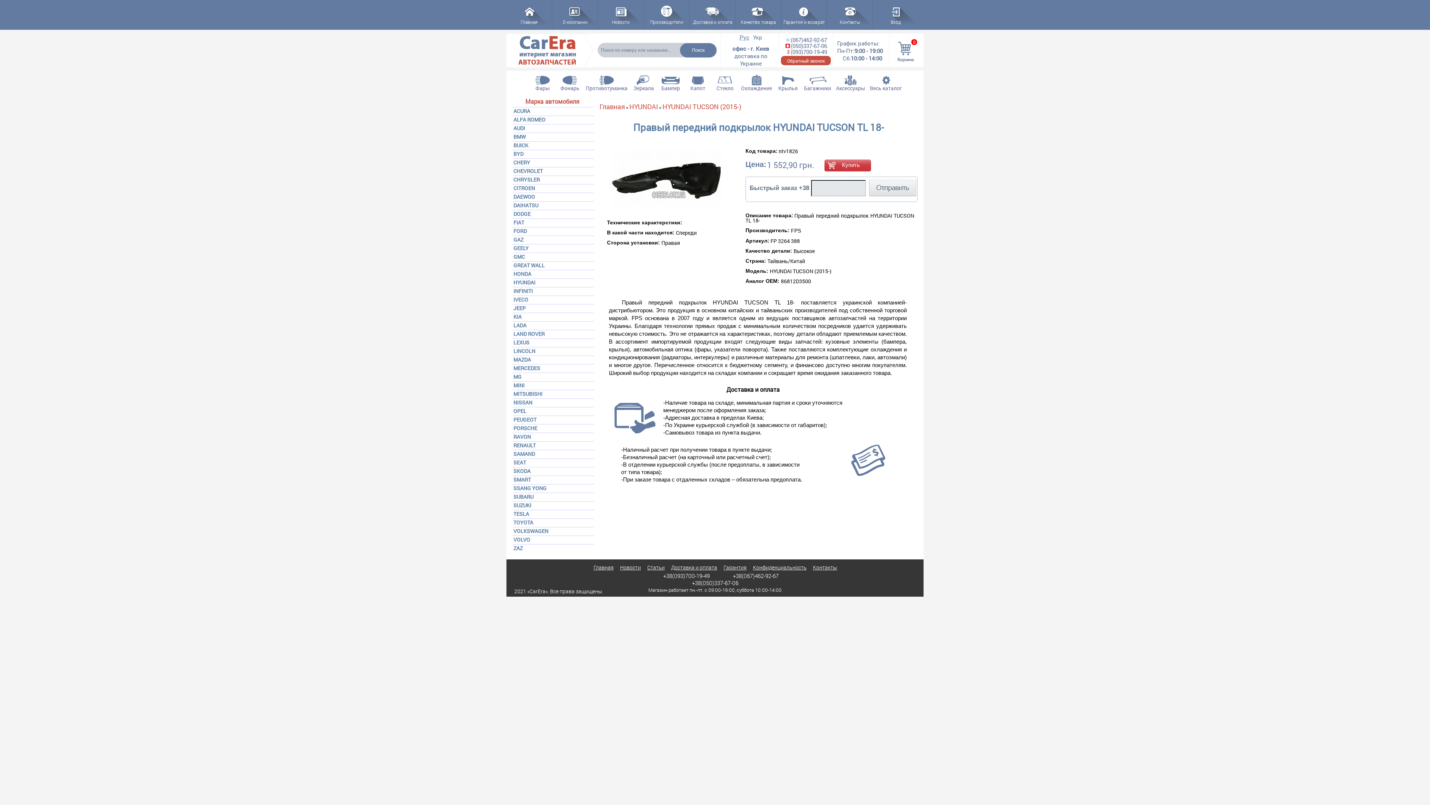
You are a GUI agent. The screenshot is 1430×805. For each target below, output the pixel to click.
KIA (518, 316)
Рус (744, 37)
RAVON (522, 436)
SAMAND (524, 453)
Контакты (825, 567)
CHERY (522, 162)
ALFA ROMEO (530, 119)
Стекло (725, 88)
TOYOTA (523, 522)
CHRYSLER (527, 179)
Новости (630, 567)
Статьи (656, 567)
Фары (543, 88)
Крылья (788, 88)
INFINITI (523, 290)
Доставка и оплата (694, 567)
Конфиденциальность (780, 567)
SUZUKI (522, 505)
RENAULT (525, 445)
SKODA (522, 470)
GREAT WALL (529, 265)
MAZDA (522, 359)
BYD (519, 153)
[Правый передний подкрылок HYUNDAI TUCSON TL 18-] (651, 180)
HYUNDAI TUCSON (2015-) (701, 106)
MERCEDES (527, 368)
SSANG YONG (530, 488)
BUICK (521, 145)
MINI (519, 385)
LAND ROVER (529, 333)
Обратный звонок (806, 61)
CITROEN (524, 188)
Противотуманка (606, 88)
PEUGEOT (525, 419)
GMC (519, 256)
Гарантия (735, 567)
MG (518, 376)
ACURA (522, 110)
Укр (757, 37)
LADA (520, 325)
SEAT (520, 462)
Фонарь (569, 88)
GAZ (519, 239)
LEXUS (522, 342)
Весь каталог (886, 88)
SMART (522, 479)
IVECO (521, 299)
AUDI (519, 128)
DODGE (522, 213)
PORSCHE (525, 428)
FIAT (519, 222)
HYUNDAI (525, 282)
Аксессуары (850, 88)
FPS (796, 231)
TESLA (521, 513)
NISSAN (523, 402)
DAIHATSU (526, 205)
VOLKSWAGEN (531, 530)
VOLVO (522, 539)
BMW (520, 136)
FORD (520, 230)
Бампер (670, 88)
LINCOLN (525, 350)
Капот (697, 88)
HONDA (522, 273)
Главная (612, 106)
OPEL (520, 410)
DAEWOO (524, 196)
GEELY (521, 248)
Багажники (817, 88)
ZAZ (518, 548)
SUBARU (524, 496)
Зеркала (643, 88)
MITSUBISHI (528, 393)
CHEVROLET (528, 170)
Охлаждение (756, 88)
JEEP (520, 308)
